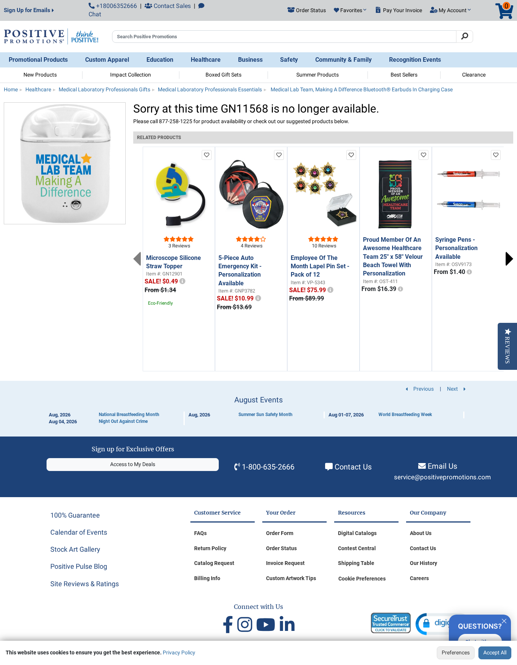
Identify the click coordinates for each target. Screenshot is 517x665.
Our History (423, 563)
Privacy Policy (179, 652)
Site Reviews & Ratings (84, 584)
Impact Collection (130, 75)
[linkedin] (287, 625)
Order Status (281, 548)
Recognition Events (415, 59)
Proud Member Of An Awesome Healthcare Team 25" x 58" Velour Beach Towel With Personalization (393, 256)
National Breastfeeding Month (129, 414)
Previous (137, 258)
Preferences (456, 652)
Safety (289, 59)
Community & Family (343, 59)
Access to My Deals (132, 464)
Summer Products (317, 75)
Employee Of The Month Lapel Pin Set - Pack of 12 (320, 266)
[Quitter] (504, 620)
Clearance (474, 75)
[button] (350, 10)
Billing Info (207, 578)
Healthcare (206, 59)
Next (509, 258)
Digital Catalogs (357, 533)
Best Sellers (404, 75)
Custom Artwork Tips (291, 578)
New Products (40, 75)
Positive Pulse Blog (78, 566)
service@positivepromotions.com (442, 477)
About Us (420, 533)
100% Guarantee (75, 515)
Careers (419, 578)
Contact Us (353, 466)
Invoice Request (285, 563)
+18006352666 (116, 5)
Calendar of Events (78, 532)
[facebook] (230, 625)
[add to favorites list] (207, 155)
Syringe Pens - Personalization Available (456, 248)
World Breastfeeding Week (405, 414)
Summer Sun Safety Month (265, 414)
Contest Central (357, 548)
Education (159, 59)
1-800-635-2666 (268, 466)
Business (250, 59)
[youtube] (268, 625)
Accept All (494, 652)
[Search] (464, 36)
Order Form (279, 533)
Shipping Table (356, 563)
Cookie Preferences (362, 579)
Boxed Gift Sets (223, 75)
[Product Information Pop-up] (182, 281)
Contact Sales (171, 5)
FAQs (200, 533)
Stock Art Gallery (75, 549)
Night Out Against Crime (123, 421)
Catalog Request (214, 563)
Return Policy (210, 548)
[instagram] (246, 625)
